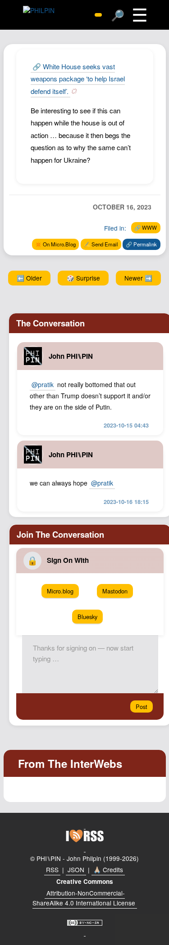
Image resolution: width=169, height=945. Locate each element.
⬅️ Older (29, 277)
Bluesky (87, 616)
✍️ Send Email (101, 244)
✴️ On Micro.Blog (55, 244)
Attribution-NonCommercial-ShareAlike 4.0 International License (83, 897)
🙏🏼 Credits (108, 869)
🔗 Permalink (141, 244)
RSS (52, 869)
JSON (76, 869)
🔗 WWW (145, 227)
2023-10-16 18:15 (126, 502)
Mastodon (115, 591)
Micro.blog (60, 591)
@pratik (43, 384)
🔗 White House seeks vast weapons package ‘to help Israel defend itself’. (78, 79)
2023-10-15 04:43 (126, 425)
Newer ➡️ (138, 277)
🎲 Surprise (83, 277)
